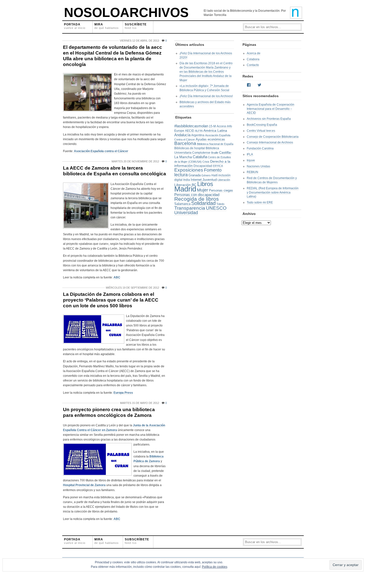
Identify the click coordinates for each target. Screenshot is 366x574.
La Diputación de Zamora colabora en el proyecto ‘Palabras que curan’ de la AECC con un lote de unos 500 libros (110, 300)
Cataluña (200, 157)
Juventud (209, 180)
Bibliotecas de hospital (189, 148)
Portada (74, 26)
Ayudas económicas (210, 139)
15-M (212, 126)
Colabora (253, 59)
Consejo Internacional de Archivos (270, 142)
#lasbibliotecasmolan (191, 126)
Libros (205, 184)
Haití (214, 175)
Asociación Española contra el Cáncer (101, 151)
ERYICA (218, 165)
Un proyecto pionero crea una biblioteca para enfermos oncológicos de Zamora (109, 412)
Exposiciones (188, 170)
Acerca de (253, 53)
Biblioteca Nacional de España (215, 143)
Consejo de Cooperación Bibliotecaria (273, 136)
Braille (214, 152)
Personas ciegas (221, 190)
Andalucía (182, 135)
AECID (189, 130)
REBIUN (252, 172)
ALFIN (199, 130)
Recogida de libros (196, 199)
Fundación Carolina (260, 148)
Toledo (220, 203)
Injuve (251, 160)
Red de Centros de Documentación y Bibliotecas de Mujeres (272, 180)
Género (206, 175)
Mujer (202, 190)
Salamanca (182, 204)
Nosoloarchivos (126, 12)
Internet (196, 180)
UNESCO (216, 208)
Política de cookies (214, 567)
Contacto (253, 65)
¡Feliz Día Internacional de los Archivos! (206, 96)
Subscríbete (137, 541)
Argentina (197, 135)
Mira (106, 26)
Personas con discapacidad (196, 194)
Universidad (186, 212)
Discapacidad (202, 166)
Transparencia (189, 208)
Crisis (205, 161)
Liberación (224, 179)
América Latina (215, 130)
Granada (194, 175)
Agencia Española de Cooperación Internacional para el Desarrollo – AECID (270, 109)
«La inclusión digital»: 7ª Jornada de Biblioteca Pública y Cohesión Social (204, 88)
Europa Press (123, 392)
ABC (117, 277)
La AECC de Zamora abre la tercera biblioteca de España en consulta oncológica (114, 170)
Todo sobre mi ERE (260, 202)
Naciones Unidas (258, 166)
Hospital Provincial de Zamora (84, 485)
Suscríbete (136, 26)
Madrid (185, 189)
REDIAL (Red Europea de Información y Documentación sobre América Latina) (273, 192)
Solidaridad (203, 203)
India (186, 180)
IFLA (250, 154)
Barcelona (185, 143)
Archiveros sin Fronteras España (269, 119)
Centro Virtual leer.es (261, 130)
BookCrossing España (262, 125)
